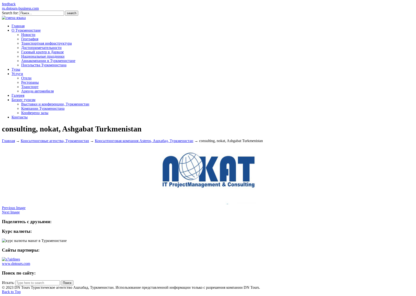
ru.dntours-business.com (20, 8)
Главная (8, 141)
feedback (9, 4)
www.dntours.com (16, 264)
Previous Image (14, 208)
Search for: (10, 13)
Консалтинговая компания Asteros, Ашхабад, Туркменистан (144, 141)
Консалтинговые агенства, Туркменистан (55, 141)
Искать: (8, 283)
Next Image (11, 212)
